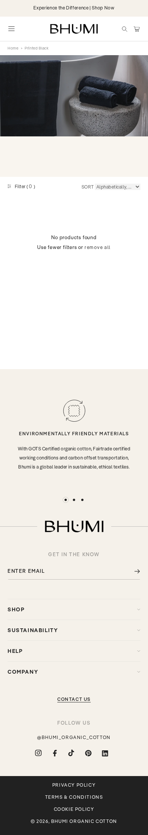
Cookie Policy (74, 809)
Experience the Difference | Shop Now (73, 8)
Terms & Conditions (74, 797)
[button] (124, 28)
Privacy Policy (74, 785)
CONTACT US (74, 699)
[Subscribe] (131, 571)
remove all (98, 247)
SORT (88, 187)
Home (13, 48)
